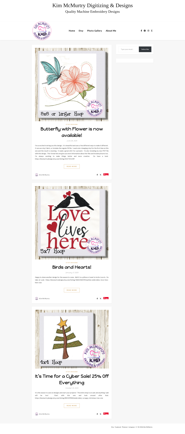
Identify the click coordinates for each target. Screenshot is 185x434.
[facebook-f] (141, 30)
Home (72, 30)
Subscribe (145, 49)
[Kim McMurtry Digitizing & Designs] (92, 10)
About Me (111, 30)
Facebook (118, 427)
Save (106, 175)
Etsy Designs (72, 124)
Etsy (81, 30)
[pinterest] (145, 30)
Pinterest (125, 427)
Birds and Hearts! (71, 267)
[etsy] (152, 30)
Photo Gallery (94, 30)
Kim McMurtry (44, 175)
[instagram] (149, 30)
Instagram (131, 427)
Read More (72, 166)
